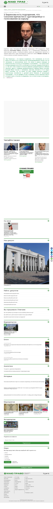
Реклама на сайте (29, 492)
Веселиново (6, 497)
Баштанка (6, 489)
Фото (16, 485)
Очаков (5, 486)
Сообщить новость (29, 486)
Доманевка (6, 492)
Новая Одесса (7, 491)
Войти (16, 488)
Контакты (27, 488)
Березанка (6, 495)
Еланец (5, 494)
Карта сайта (28, 485)
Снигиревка (6, 488)
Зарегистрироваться (19, 489)
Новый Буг (6, 485)
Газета (26, 489)
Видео (16, 486)
